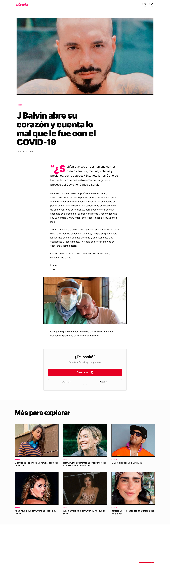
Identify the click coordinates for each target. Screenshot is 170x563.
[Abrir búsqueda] (144, 4)
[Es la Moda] (22, 4)
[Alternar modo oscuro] (151, 4)
